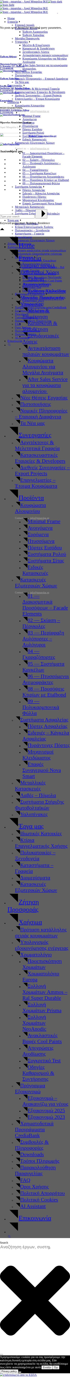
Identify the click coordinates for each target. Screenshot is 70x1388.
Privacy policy (9, 1371)
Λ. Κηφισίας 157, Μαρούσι (12, 66)
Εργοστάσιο (6, 100)
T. (6, 112)
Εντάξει (47, 1367)
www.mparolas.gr (47, 135)
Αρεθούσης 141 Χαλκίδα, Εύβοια (14, 88)
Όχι (56, 1367)
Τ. (1, 68)
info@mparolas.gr (39, 592)
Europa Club (6, 86)
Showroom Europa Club (11, 64)
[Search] (1, 1354)
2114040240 (7, 68)
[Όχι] (19, 1372)
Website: (33, 135)
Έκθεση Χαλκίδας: (9, 78)
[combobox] (27, 1247)
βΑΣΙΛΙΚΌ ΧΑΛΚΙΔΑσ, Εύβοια (14, 110)
